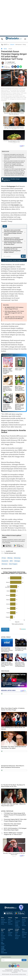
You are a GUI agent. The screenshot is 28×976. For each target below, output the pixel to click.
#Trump (4, 558)
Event (2, 951)
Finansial (10, 917)
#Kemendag (17, 558)
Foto (23, 935)
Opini (16, 934)
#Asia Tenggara (13, 564)
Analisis (9, 934)
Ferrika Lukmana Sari (10, 553)
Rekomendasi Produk (7, 355)
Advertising (16, 969)
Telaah (16, 932)
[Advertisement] (14, 886)
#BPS (11, 561)
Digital (16, 917)
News (23, 931)
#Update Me (5, 561)
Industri (12, 44)
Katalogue (24, 934)
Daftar (24, 960)
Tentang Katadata (9, 969)
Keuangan (10, 921)
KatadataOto (4, 952)
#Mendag (10, 558)
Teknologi (17, 927)
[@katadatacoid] (18, 965)
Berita (5, 48)
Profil (23, 922)
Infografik (10, 932)
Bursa (9, 922)
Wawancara (17, 935)
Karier (21, 969)
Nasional (3, 919)
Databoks (3, 949)
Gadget (16, 925)
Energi (24, 44)
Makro (9, 919)
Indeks (2, 943)
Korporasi (10, 924)
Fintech (16, 922)
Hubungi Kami (15, 972)
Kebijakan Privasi (17, 971)
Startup (16, 924)
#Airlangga (17, 561)
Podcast (24, 937)
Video (23, 929)
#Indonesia (4, 564)
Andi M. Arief (11, 62)
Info (2, 942)
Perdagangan (11, 186)
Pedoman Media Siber (7, 971)
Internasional (18, 44)
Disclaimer (24, 971)
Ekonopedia (24, 917)
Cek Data (10, 935)
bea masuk (15, 205)
